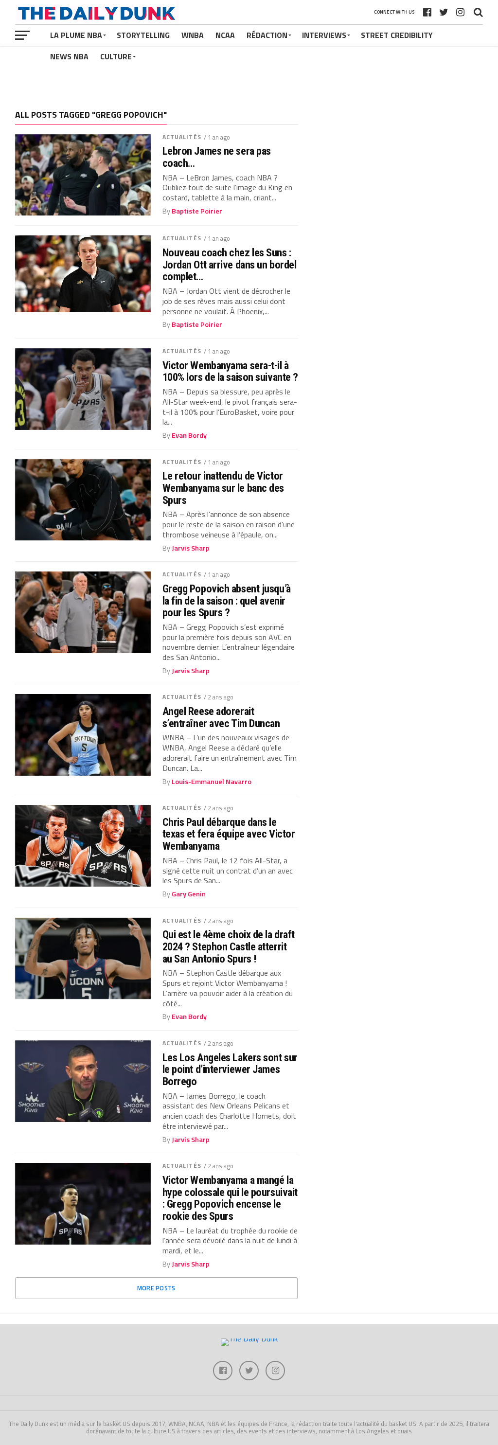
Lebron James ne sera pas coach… (216, 157)
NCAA (225, 35)
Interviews (324, 35)
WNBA (192, 35)
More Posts (156, 1288)
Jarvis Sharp (191, 548)
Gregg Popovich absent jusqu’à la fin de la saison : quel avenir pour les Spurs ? (226, 601)
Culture (116, 56)
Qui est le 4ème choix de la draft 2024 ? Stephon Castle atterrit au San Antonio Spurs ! (228, 946)
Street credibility (397, 35)
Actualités (181, 137)
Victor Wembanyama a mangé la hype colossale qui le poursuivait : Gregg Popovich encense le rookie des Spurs (230, 1198)
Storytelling (143, 35)
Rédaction (267, 35)
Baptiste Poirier (197, 211)
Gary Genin (189, 894)
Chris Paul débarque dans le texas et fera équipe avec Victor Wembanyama (228, 834)
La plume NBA (76, 35)
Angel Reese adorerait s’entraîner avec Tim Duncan (221, 717)
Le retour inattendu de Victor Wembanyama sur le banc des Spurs (223, 488)
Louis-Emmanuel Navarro (211, 781)
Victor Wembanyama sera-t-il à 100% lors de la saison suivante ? (230, 371)
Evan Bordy (189, 435)
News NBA (69, 56)
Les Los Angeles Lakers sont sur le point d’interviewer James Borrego (230, 1070)
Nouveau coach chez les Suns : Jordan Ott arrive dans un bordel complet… (229, 265)
